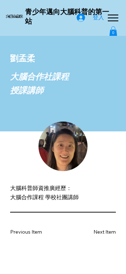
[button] (113, 31)
